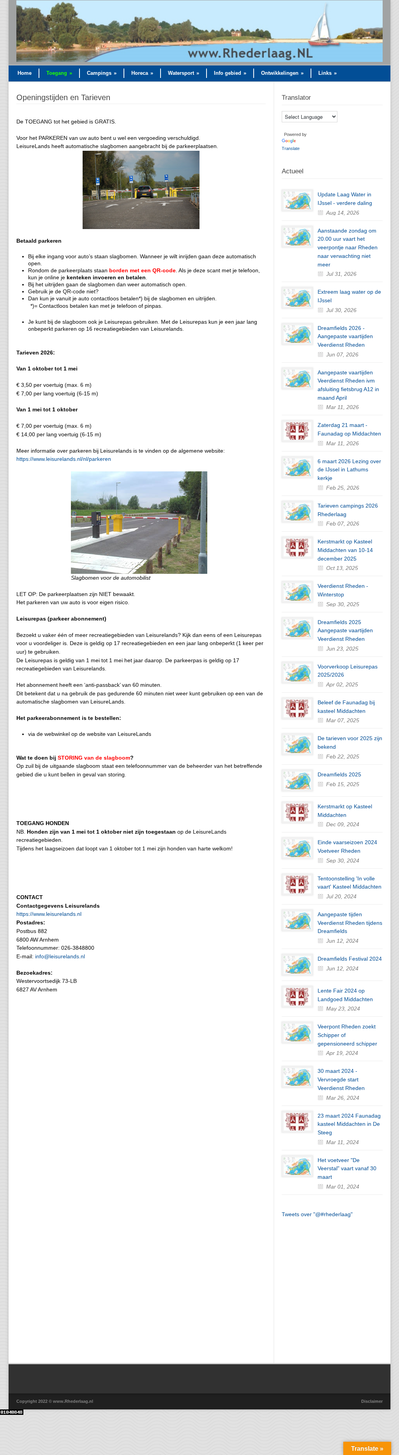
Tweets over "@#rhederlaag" (317, 1214)
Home (25, 73)
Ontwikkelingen (282, 73)
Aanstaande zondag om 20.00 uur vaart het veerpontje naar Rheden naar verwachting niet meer (348, 248)
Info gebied (230, 73)
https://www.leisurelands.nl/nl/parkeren (63, 459)
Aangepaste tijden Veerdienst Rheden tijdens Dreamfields (350, 922)
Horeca (142, 73)
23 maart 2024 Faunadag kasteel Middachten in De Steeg (349, 1124)
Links (327, 73)
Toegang (59, 73)
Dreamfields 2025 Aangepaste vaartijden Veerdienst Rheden (345, 630)
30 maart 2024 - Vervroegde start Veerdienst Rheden (341, 1079)
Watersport (183, 73)
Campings (102, 73)
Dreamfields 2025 (339, 774)
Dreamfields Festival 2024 (350, 959)
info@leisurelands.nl (59, 956)
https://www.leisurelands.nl (48, 914)
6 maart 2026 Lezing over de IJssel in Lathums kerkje (349, 469)
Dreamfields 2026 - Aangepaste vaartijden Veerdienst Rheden (345, 336)
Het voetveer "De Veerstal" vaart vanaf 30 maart (347, 1168)
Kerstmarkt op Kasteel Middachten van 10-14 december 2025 (345, 549)
